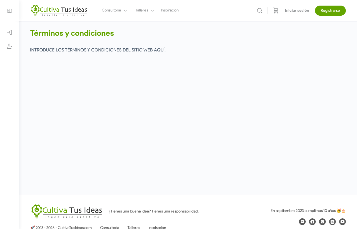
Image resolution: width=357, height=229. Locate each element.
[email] (302, 221)
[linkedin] (332, 221)
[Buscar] (259, 10)
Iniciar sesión (297, 10)
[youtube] (342, 221)
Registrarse (330, 10)
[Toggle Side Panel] (9, 10)
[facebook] (312, 221)
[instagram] (322, 221)
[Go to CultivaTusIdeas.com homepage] (59, 10)
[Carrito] (275, 10)
